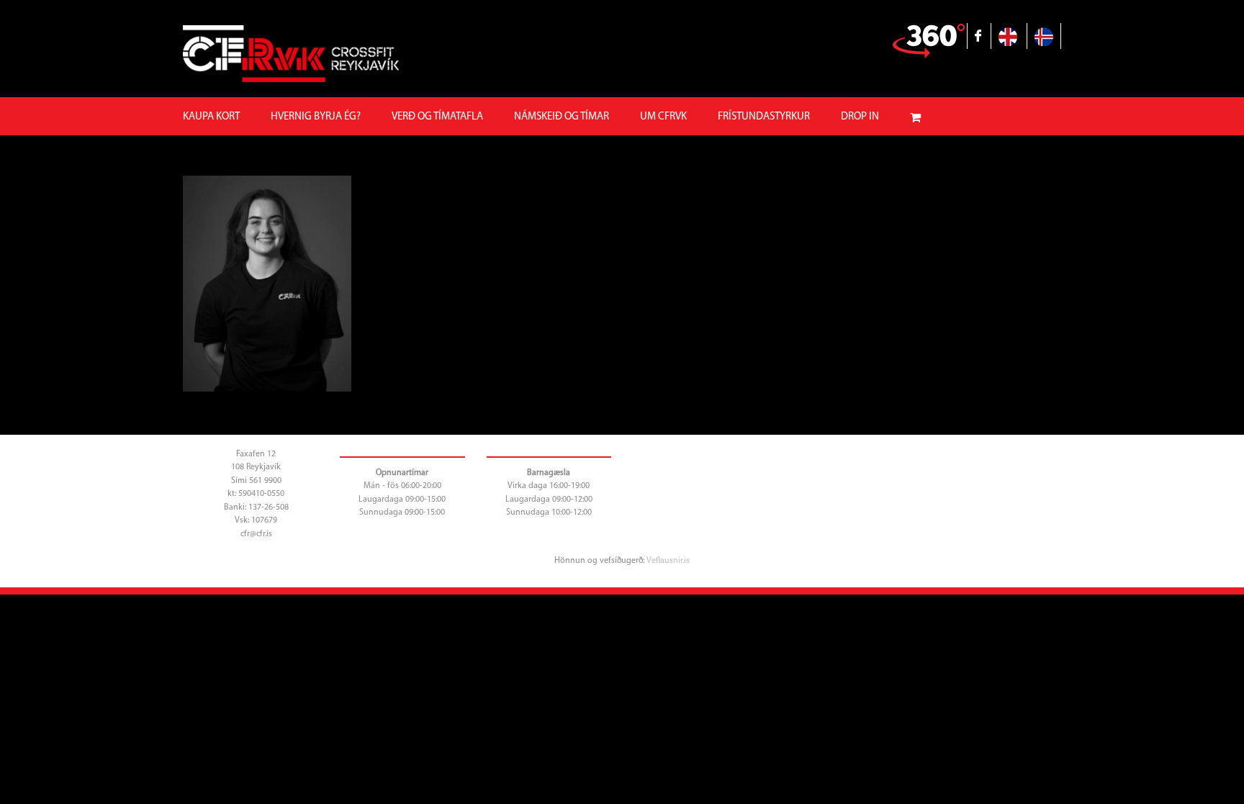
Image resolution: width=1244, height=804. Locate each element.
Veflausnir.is (668, 560)
